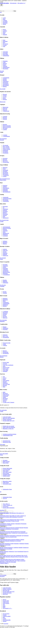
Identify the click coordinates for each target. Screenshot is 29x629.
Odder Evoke (6, 602)
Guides (1, 411)
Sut (3, 207)
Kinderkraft (5, 396)
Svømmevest (6, 302)
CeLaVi (4, 96)
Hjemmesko (5, 82)
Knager (25, 551)
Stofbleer (5, 186)
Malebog (5, 243)
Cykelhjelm (5, 311)
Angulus (5, 95)
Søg (15, 11)
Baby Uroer (5, 336)
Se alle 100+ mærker (23, 556)
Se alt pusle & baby (4, 220)
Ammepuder (5, 197)
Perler (4, 232)
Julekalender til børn (7, 489)
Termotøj (5, 293)
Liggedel (5, 129)
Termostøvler (6, 84)
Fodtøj (1, 72)
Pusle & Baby (3, 180)
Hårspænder (5, 352)
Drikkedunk (5, 282)
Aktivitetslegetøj (6, 227)
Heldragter (5, 41)
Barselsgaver (6, 217)
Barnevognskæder (7, 127)
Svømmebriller (6, 303)
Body (4, 42)
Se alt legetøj (3, 257)
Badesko (5, 86)
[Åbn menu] (1, 5)
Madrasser (5, 167)
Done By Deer (6, 367)
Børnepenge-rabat (7, 442)
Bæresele (5, 117)
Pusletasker (5, 190)
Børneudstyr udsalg (7, 481)
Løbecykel (5, 250)
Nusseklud (5, 211)
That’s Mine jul (6, 504)
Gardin (4, 344)
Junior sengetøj (6, 147)
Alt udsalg (5, 460)
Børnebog (5, 242)
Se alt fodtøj (2, 88)
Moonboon (5, 393)
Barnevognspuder (7, 125)
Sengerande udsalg (7, 483)
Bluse (4, 19)
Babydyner (5, 160)
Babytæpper (5, 173)
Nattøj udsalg (6, 482)
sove (2, 510)
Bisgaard (5, 94)
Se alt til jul (20, 517)
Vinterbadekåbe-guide (8, 435)
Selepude (5, 119)
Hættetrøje (5, 22)
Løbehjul (5, 249)
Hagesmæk (5, 214)
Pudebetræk (5, 150)
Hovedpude (5, 172)
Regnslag (5, 124)
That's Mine (5, 370)
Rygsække (5, 264)
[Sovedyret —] (7, 9)
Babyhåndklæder (6, 191)
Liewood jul (5, 506)
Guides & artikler (6, 616)
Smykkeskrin (6, 353)
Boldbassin (5, 234)
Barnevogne (2, 101)
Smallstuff (5, 371)
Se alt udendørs (3, 320)
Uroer (15, 551)
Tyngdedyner (6, 175)
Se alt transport (3, 138)
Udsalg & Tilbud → (4, 563)
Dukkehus (5, 253)
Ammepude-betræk (7, 198)
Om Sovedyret (6, 613)
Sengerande (5, 170)
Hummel (5, 99)
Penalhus (5, 280)
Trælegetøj (5, 230)
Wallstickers (5, 328)
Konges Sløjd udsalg (7, 468)
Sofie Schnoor (6, 380)
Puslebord (5, 185)
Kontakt (4, 615)
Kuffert (4, 267)
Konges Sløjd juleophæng (8, 507)
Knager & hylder (6, 342)
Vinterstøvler (6, 81)
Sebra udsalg (6, 470)
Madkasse (5, 281)
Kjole (4, 40)
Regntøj (4, 291)
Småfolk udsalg (6, 475)
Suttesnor (5, 210)
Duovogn (5, 109)
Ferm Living (5, 368)
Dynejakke (5, 53)
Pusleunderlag (6, 188)
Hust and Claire (6, 384)
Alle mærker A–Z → (7, 608)
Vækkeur (5, 345)
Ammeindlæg (6, 201)
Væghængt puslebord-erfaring (9, 434)
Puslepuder (5, 189)
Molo (4, 386)
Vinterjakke (5, 51)
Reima (4, 98)
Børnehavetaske (6, 272)
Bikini (4, 301)
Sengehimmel (6, 337)
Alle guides (2, 444)
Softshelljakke (6, 55)
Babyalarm (5, 206)
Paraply (4, 315)
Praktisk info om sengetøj (8, 426)
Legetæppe (5, 235)
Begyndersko (6, 85)
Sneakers (5, 80)
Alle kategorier (13, 3)
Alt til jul (5, 498)
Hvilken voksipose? (7, 419)
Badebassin (5, 304)
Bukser (4, 29)
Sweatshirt (5, 21)
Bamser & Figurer (7, 228)
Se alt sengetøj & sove (5, 178)
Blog (4, 617)
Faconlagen (5, 151)
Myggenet (5, 128)
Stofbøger (5, 241)
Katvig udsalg (6, 473)
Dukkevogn (5, 255)
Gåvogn (4, 251)
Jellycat (4, 401)
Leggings (5, 30)
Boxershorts (5, 68)
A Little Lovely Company (8, 402)
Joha (4, 376)
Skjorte (4, 24)
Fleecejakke (5, 54)
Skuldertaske (6, 270)
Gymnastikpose (6, 274)
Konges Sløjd (6, 362)
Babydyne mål (6, 590)
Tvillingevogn (6, 111)
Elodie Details (6, 394)
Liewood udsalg (6, 469)
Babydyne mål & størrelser (9, 418)
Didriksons (5, 383)
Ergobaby (5, 399)
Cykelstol (5, 135)
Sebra (4, 366)
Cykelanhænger (6, 136)
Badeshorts (5, 299)
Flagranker (5, 329)
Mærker (2, 357)
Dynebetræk (5, 152)
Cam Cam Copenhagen (8, 365)
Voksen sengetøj (6, 149)
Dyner (4, 168)
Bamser (9, 539)
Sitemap (4, 621)
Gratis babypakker (7, 416)
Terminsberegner (6, 440)
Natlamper (5, 334)
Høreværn (5, 317)
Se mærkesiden (3, 410)
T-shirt (4, 17)
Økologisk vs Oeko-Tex (8, 428)
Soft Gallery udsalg (7, 472)
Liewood (5, 363)
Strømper (5, 63)
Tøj (1, 12)
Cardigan (5, 20)
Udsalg (4, 618)
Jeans (4, 33)
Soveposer (5, 158)
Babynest (5, 159)
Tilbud (1, 454)
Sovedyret (2, 576)
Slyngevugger (6, 162)
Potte (4, 216)
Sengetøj (2, 139)
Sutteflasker (5, 209)
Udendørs (2, 286)
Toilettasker (5, 269)
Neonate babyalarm (7, 592)
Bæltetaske (5, 273)
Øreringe (5, 350)
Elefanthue (5, 61)
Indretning (2, 321)
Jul (0, 491)
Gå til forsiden (3, 575)
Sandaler (5, 79)
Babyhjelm (5, 312)
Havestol (5, 316)
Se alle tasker (3, 285)
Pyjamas (5, 45)
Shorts (4, 32)
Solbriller (5, 314)
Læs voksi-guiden (4, 453)
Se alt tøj (2, 71)
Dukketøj (5, 254)
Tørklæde (5, 66)
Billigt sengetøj (6, 461)
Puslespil (5, 229)
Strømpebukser (6, 67)
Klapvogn (5, 108)
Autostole (5, 116)
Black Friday (6, 462)
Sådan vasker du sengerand (9, 427)
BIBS (4, 392)
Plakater (4, 326)
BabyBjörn (5, 398)
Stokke (4, 397)
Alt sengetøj (5, 145)
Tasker (1, 259)
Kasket (4, 64)
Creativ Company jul (7, 505)
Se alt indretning (3, 355)
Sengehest (5, 171)
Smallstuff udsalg (6, 474)
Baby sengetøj (6, 146)
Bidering (5, 212)
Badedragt (5, 298)
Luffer (4, 62)
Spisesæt (5, 215)
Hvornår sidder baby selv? (8, 420)
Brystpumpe (5, 199)
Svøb (4, 46)
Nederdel (5, 34)
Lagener (4, 176)
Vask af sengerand (21, 560)
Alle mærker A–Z (21, 3)
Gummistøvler (6, 77)
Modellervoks (6, 233)
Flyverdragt (5, 43)
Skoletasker (5, 265)
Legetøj (1, 221)
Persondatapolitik (6, 620)
